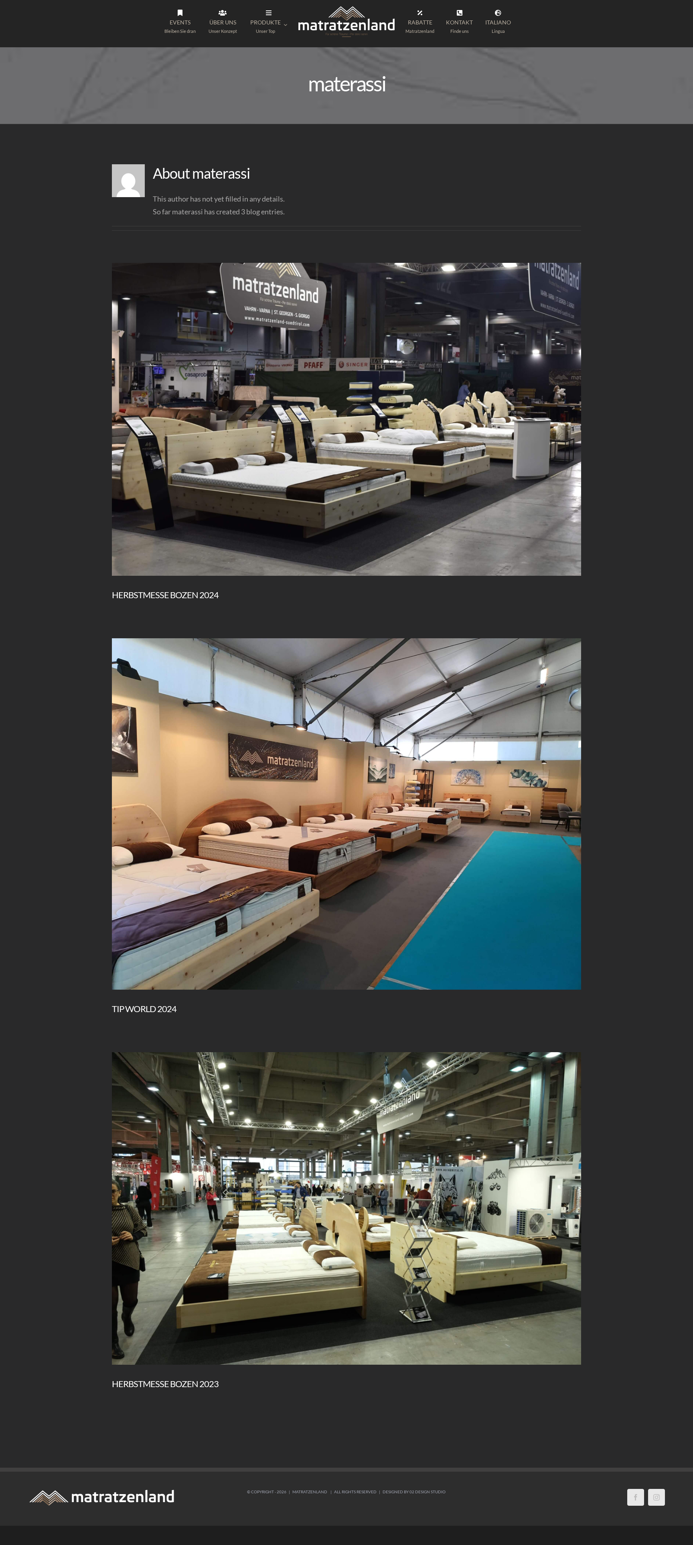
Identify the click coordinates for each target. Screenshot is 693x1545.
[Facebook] (635, 1497)
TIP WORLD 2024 (144, 1008)
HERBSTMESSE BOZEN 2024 (165, 594)
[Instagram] (656, 1497)
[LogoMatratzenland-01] (346, 7)
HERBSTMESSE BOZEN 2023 (165, 1383)
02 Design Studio (427, 1491)
